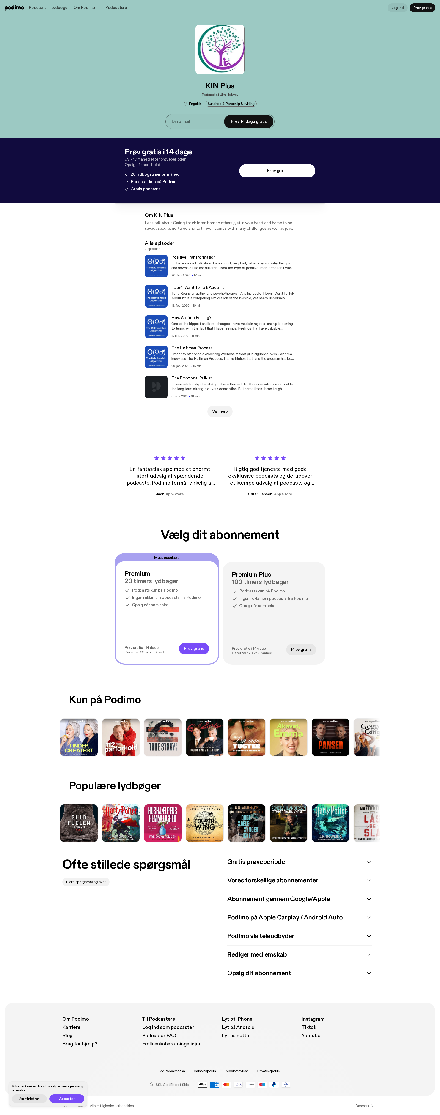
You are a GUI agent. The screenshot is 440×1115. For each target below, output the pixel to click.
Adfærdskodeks (172, 1071)
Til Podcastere (113, 7)
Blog (67, 1035)
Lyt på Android (238, 1027)
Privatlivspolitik (268, 1071)
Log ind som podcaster (168, 1027)
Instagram (313, 1019)
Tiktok (309, 1027)
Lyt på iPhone (237, 1019)
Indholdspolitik (205, 1071)
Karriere (71, 1027)
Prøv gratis (422, 7)
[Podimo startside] (14, 8)
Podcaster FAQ (159, 1035)
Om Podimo (84, 7)
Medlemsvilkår (236, 1071)
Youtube (311, 1035)
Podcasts (38, 7)
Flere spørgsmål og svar (86, 882)
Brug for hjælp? (79, 1044)
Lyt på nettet (236, 1035)
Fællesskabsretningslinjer (171, 1044)
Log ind (397, 7)
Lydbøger (60, 7)
